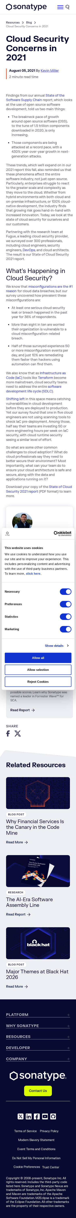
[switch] (65, 604)
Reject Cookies (38, 681)
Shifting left (15, 399)
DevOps (29, 250)
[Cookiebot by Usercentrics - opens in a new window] (54, 533)
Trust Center (50, 1167)
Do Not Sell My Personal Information (36, 1158)
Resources (13, 22)
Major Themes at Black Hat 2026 (37, 975)
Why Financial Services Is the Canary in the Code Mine (35, 828)
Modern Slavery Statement (36, 1140)
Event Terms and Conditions (36, 1149)
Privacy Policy (49, 1131)
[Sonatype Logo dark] (26, 9)
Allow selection (38, 669)
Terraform (45, 378)
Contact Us (38, 1091)
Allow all (38, 658)
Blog (29, 22)
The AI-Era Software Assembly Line (29, 903)
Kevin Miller (50, 71)
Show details (54, 645)
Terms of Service (25, 1131)
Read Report (20, 710)
